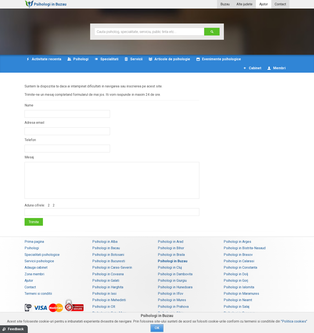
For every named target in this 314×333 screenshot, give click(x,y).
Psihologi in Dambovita (175, 274)
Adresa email (34, 123)
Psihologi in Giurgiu (172, 280)
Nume (29, 105)
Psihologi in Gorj (236, 280)
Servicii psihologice (39, 261)
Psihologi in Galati (105, 280)
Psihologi (32, 248)
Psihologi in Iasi (104, 294)
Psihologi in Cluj (170, 267)
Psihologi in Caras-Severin (112, 267)
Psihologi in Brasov (238, 255)
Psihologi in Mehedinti (109, 300)
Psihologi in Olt (103, 307)
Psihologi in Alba (104, 242)
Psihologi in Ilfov (170, 294)
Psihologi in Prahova (173, 307)
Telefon (30, 140)
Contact (280, 4)
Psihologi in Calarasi (239, 261)
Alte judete (244, 4)
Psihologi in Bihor (171, 248)
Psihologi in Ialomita (239, 287)
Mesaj (29, 157)
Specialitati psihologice (42, 255)
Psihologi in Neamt (238, 300)
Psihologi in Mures (172, 300)
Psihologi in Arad (170, 242)
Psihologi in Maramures (241, 294)
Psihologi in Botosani (108, 255)
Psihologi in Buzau (172, 261)
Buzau (225, 4)
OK (157, 328)
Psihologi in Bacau (106, 248)
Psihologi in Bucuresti (108, 261)
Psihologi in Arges (237, 242)
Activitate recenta (46, 59)
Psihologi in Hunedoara (175, 287)
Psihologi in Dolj (236, 274)
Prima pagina (34, 242)
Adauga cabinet (36, 267)
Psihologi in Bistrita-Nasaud (245, 248)
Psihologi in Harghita (107, 287)
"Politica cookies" (294, 321)
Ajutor (263, 4)
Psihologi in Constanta (240, 267)
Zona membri (34, 274)
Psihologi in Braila (171, 255)
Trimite (34, 222)
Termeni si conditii (38, 294)
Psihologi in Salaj (236, 307)
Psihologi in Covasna (108, 274)
